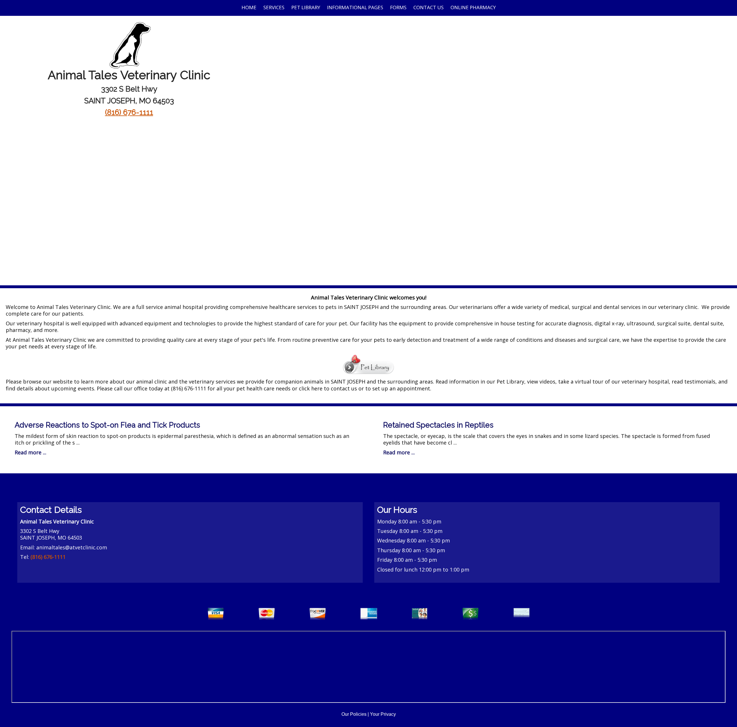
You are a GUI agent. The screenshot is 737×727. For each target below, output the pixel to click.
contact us (344, 388)
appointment (413, 388)
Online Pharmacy (473, 7)
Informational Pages (355, 7)
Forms (398, 7)
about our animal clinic (138, 381)
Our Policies (353, 714)
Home (249, 7)
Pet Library (305, 7)
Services (273, 7)
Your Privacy (383, 714)
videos (547, 381)
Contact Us (428, 7)
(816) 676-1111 (129, 112)
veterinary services (212, 381)
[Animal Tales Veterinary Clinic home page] (129, 44)
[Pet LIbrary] (368, 363)
